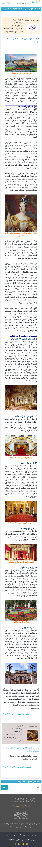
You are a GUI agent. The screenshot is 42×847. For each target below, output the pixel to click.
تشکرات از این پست (21, 718)
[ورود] (23, 844)
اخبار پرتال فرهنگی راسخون (21, 806)
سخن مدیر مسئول (33, 835)
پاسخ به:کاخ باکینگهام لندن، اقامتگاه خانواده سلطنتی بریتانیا (21, 749)
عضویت (7, 835)
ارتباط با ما (22, 835)
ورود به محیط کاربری (28, 840)
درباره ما (14, 835)
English (11, 840)
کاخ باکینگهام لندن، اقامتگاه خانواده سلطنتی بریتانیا (21, 40)
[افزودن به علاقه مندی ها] (15, 844)
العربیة (18, 840)
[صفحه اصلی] (27, 844)
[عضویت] (19, 844)
